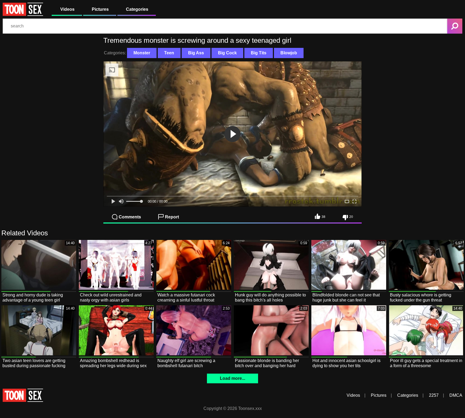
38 (323, 217)
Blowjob (288, 53)
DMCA (455, 395)
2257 (434, 395)
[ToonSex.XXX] (23, 14)
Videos (67, 9)
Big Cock (227, 53)
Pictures (100, 9)
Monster (141, 53)
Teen (169, 53)
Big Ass (196, 53)
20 (351, 217)
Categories (137, 9)
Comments (130, 217)
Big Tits (258, 53)
